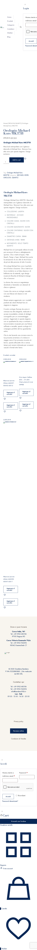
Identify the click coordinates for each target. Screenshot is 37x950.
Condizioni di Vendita (18, 739)
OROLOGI (11, 123)
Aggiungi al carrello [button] (11, 406)
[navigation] (18, 817)
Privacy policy (18, 721)
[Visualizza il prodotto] (15, 366)
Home (5, 123)
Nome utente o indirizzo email (8, 774)
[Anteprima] (15, 372)
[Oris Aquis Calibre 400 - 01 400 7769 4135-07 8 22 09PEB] (26, 368)
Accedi (31, 41)
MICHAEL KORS (23, 175)
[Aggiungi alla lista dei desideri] (15, 369)
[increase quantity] (4, 167)
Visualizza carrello (6, 825)
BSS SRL (20, 674)
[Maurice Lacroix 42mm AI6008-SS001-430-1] (10, 498)
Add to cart (17, 160)
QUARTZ (18, 123)
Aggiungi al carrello (11, 393)
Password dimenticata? (10, 801)
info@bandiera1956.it (18, 691)
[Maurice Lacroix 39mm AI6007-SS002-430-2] (10, 370)
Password (23, 773)
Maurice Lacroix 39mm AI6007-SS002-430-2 (8, 383)
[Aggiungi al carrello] (15, 363)
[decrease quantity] (4, 158)
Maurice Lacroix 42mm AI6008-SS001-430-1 (8, 579)
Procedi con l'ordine (18, 821)
